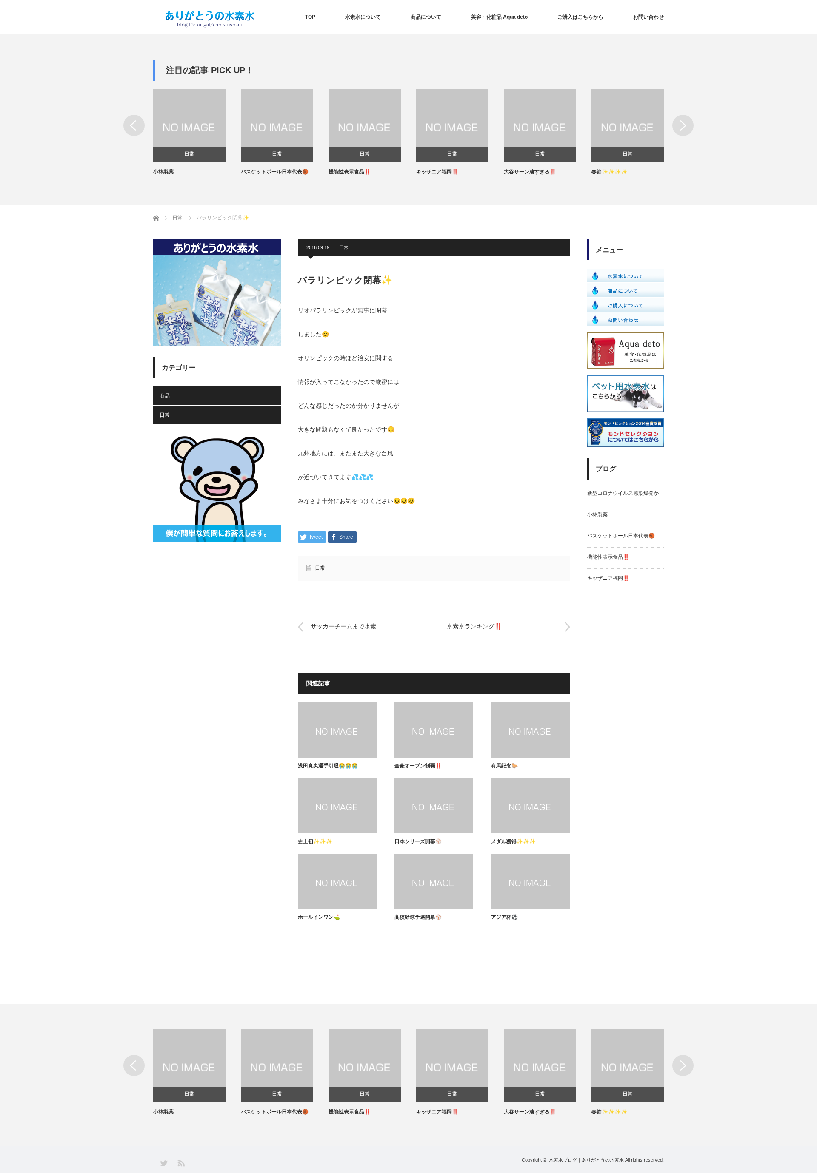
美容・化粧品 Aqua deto (499, 17)
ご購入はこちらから (580, 17)
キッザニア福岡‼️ (437, 172)
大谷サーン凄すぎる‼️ (530, 172)
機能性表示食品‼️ (350, 172)
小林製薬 (163, 172)
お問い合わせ (648, 17)
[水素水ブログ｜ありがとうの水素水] (209, 19)
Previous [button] (134, 125)
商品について (426, 17)
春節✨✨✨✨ (609, 172)
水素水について (363, 17)
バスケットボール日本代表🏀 (275, 172)
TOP (310, 17)
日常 (189, 154)
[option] (197, 132)
